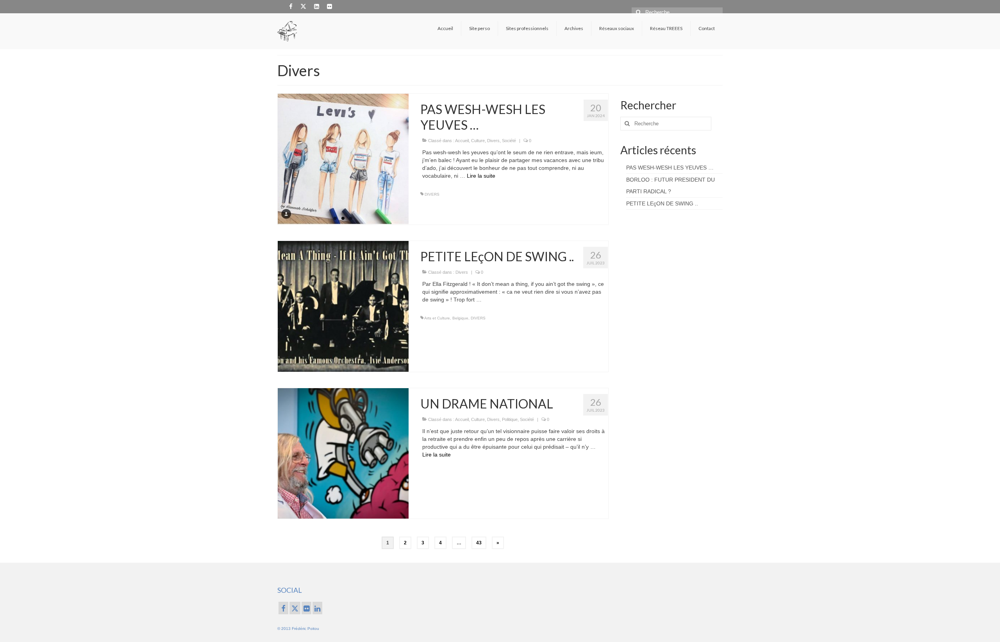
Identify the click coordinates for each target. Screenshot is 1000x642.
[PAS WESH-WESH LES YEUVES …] (343, 159)
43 (479, 543)
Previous (271, 159)
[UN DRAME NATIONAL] (343, 453)
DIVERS (432, 194)
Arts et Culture (437, 318)
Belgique (460, 318)
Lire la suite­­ (481, 176)
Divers (493, 140)
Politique (510, 419)
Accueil (462, 140)
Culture (478, 140)
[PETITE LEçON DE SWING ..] (343, 306)
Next (415, 159)
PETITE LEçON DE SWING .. (662, 203)
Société (509, 140)
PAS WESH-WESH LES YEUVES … (670, 167)
